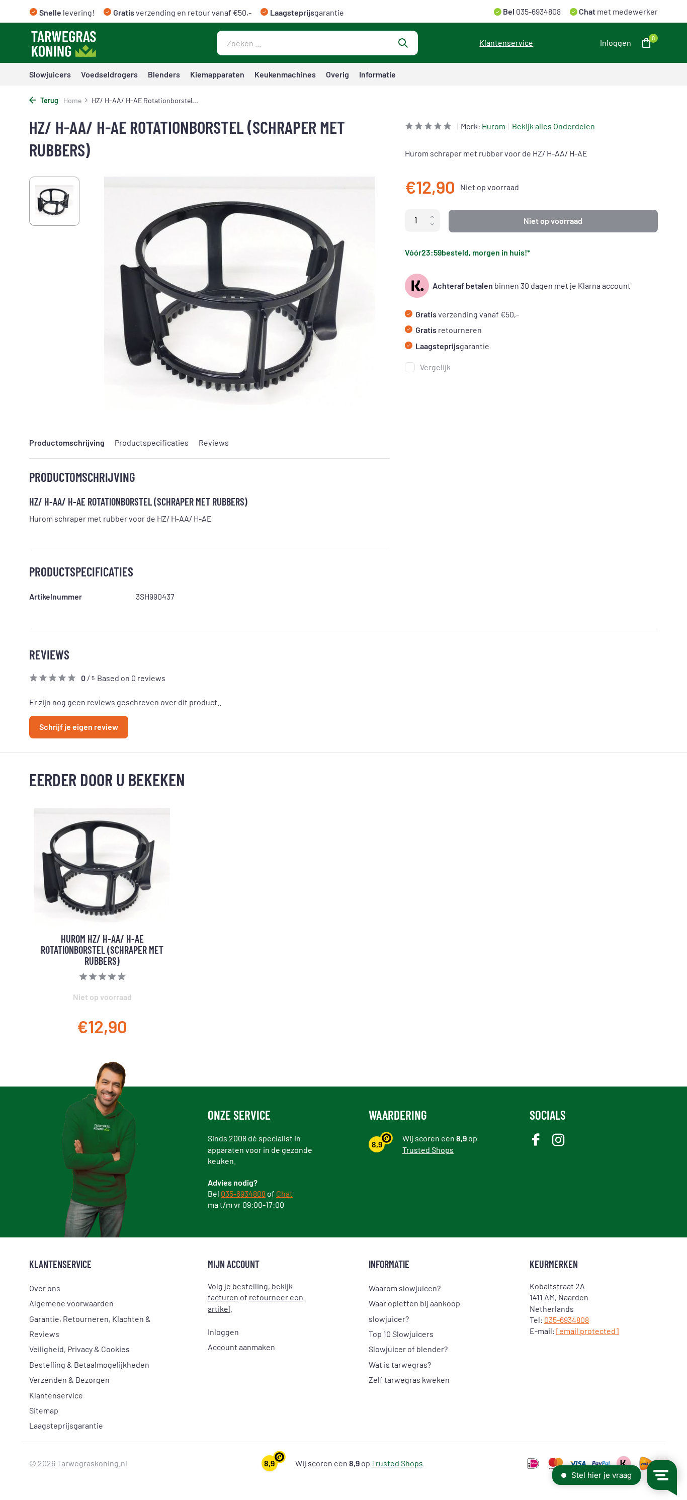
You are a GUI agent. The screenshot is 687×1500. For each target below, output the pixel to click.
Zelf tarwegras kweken (409, 1379)
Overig (337, 74)
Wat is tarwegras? (400, 1364)
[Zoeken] (402, 43)
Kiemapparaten (217, 74)
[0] (644, 43)
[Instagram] (558, 1140)
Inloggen (223, 1332)
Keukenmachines (285, 74)
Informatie (377, 74)
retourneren (448, 330)
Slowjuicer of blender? (408, 1349)
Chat (284, 1193)
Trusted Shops (428, 1149)
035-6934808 (537, 11)
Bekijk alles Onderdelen (553, 126)
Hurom (493, 126)
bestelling (250, 1286)
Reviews (214, 442)
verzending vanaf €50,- (467, 314)
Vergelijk (435, 367)
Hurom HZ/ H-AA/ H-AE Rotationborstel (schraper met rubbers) (102, 949)
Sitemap (43, 1410)
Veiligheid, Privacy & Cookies (79, 1349)
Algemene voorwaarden (71, 1303)
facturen (223, 1297)
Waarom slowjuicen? (405, 1288)
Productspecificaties (152, 442)
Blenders (164, 74)
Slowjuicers (50, 74)
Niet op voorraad (553, 220)
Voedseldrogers (109, 74)
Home (72, 100)
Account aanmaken (241, 1347)
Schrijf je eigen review (78, 726)
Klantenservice (506, 42)
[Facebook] (536, 1140)
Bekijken (145, 1018)
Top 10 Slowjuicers (401, 1334)
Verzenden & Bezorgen (69, 1379)
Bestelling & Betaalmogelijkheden (89, 1364)
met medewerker (617, 11)
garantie (452, 346)
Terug (48, 100)
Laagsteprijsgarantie (66, 1425)
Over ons (44, 1288)
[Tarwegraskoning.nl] (92, 43)
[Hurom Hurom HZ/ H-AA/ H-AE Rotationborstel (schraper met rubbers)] (102, 867)
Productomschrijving (67, 442)
